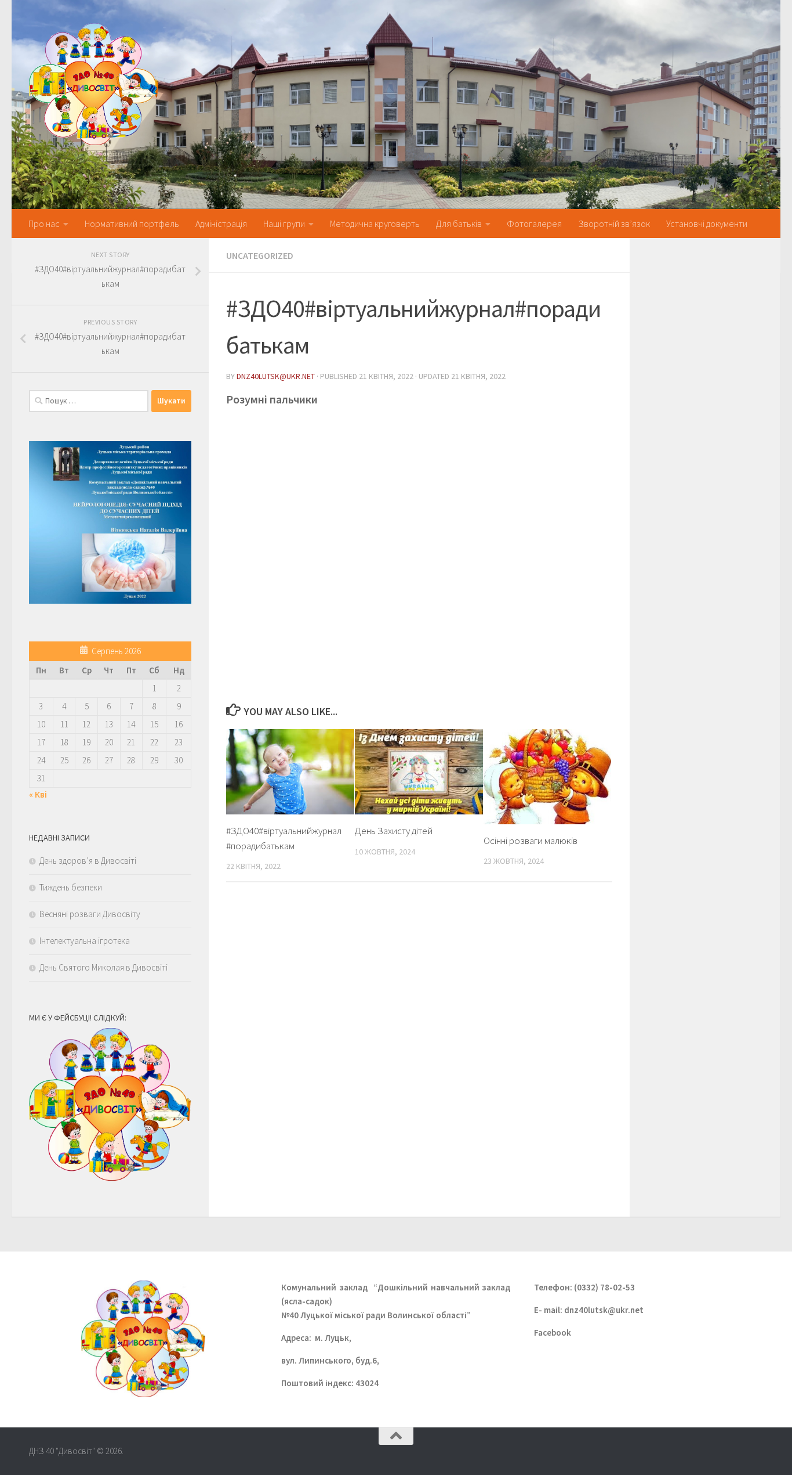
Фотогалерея (534, 223)
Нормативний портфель (132, 223)
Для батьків (459, 223)
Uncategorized (259, 255)
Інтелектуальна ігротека (84, 940)
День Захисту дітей (394, 830)
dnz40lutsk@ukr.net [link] (604, 1309)
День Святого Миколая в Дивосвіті (103, 967)
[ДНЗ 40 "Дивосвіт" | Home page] (94, 84)
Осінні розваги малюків (530, 840)
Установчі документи (706, 223)
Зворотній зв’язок (614, 223)
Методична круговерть (375, 223)
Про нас (44, 223)
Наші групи (284, 223)
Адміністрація (221, 223)
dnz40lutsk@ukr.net (276, 376)
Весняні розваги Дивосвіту (89, 913)
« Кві (38, 794)
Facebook (552, 1332)
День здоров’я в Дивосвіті (87, 860)
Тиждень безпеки (70, 887)
